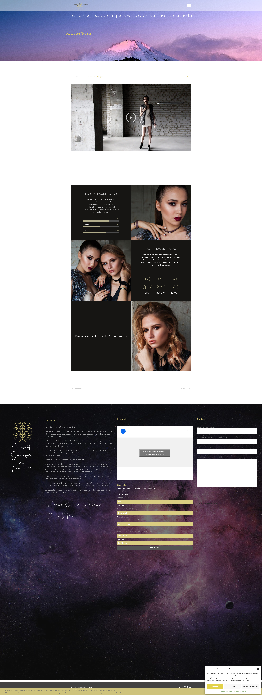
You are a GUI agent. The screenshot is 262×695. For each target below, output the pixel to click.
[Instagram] (185, 687)
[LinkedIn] (179, 687)
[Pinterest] (187, 687)
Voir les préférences (250, 686)
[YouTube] (190, 687)
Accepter (214, 686)
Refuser (232, 686)
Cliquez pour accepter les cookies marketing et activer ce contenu (154, 453)
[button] (258, 669)
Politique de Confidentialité (207, 503)
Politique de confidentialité (224, 691)
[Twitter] (182, 687)
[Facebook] (177, 687)
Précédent (78, 388)
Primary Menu (189, 5)
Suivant (184, 388)
